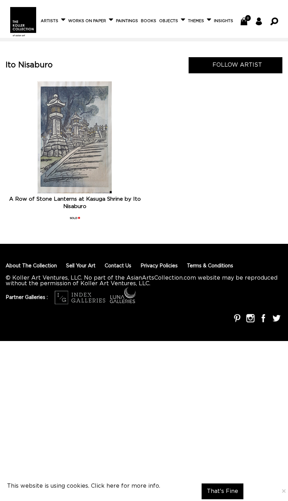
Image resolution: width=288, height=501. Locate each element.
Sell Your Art (81, 266)
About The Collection (31, 266)
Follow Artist (234, 67)
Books (148, 21)
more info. (145, 486)
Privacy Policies (159, 266)
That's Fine (222, 491)
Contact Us (118, 266)
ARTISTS (49, 21)
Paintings (127, 21)
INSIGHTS (223, 21)
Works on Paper (87, 21)
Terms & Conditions (210, 266)
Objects (168, 21)
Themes (196, 21)
